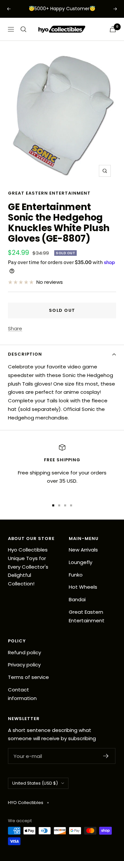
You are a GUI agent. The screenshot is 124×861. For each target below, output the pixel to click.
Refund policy (24, 652)
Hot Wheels (83, 586)
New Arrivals (83, 549)
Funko (76, 574)
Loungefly (80, 562)
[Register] (106, 756)
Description (25, 354)
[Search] (23, 29)
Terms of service (28, 677)
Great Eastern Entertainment (49, 193)
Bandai (77, 599)
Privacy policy (24, 664)
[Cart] (112, 29)
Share (15, 328)
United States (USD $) (35, 783)
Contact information (22, 694)
